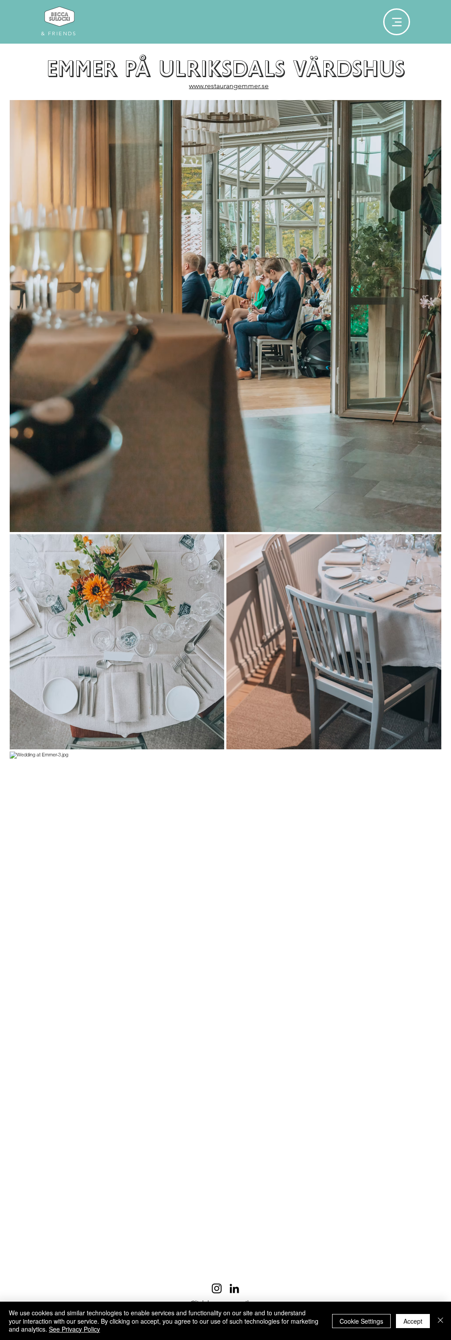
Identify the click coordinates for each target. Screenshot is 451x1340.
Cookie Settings (361, 1321)
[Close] (440, 1321)
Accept (412, 1321)
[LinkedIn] (234, 1288)
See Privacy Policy (74, 1329)
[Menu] (396, 21)
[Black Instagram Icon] (216, 1288)
